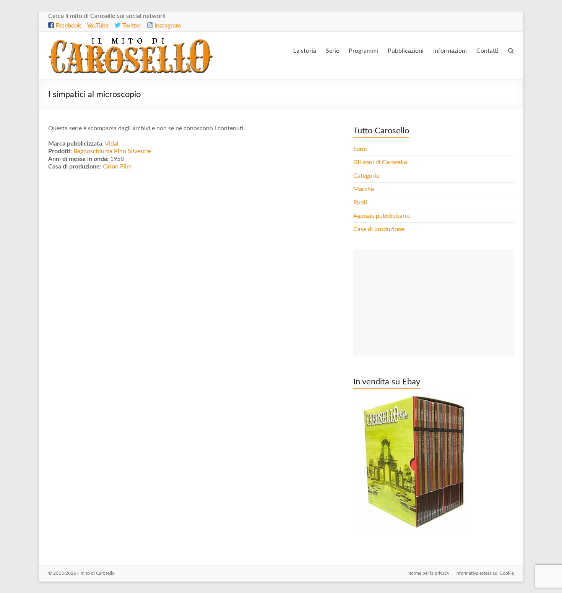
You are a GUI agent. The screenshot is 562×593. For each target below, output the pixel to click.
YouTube (98, 26)
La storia (304, 51)
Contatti (487, 51)
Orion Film (117, 167)
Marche (363, 189)
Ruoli (360, 202)
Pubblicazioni (406, 51)
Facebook (67, 26)
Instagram (167, 26)
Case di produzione (379, 229)
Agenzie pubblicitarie (382, 216)
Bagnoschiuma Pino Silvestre (112, 151)
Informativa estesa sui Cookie (484, 573)
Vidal (112, 144)
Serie (332, 51)
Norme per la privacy (428, 573)
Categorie (367, 176)
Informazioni (450, 51)
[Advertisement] (433, 303)
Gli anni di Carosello (380, 162)
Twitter (131, 26)
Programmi (363, 51)
